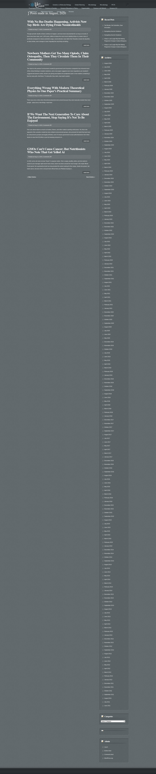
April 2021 (107, 297)
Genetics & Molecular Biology (62, 5)
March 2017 (107, 453)
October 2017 (108, 427)
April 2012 (107, 668)
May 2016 (107, 486)
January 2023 (108, 219)
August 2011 (108, 698)
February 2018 (108, 412)
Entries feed (107, 751)
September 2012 (109, 650)
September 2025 (109, 104)
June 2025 (107, 115)
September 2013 (109, 605)
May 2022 (107, 249)
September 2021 (109, 278)
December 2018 (109, 379)
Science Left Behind (99, 8)
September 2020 (109, 323)
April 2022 (107, 252)
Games (46, 5)
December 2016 (109, 460)
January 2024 (108, 174)
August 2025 (108, 108)
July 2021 (107, 286)
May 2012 (107, 665)
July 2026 (107, 67)
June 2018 (107, 397)
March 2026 (107, 82)
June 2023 (107, 200)
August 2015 (108, 520)
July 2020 (107, 330)
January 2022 (108, 264)
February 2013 (108, 631)
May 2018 (107, 401)
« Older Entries (31, 177)
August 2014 (108, 564)
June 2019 (107, 356)
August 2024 (108, 148)
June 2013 (107, 616)
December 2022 (109, 223)
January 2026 (108, 89)
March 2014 (107, 583)
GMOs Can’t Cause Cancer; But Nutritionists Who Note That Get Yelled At (56, 150)
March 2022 (107, 256)
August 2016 (108, 475)
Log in (106, 747)
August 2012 (108, 653)
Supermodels (86, 8)
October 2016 (108, 468)
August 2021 (108, 282)
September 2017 (109, 431)
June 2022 (107, 245)
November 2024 (109, 137)
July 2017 (107, 438)
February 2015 (108, 542)
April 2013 (107, 624)
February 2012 (108, 676)
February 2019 (108, 371)
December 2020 (109, 312)
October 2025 (108, 100)
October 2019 (108, 349)
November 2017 (109, 423)
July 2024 (107, 152)
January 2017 (108, 457)
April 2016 (107, 490)
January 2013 (108, 635)
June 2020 (107, 334)
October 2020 (108, 319)
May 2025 (107, 119)
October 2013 (108, 601)
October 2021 (108, 275)
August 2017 (108, 434)
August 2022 (108, 238)
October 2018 (108, 386)
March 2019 (107, 368)
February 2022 (108, 260)
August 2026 (108, 63)
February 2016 (108, 497)
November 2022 (109, 226)
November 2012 (109, 642)
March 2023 (107, 212)
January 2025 (108, 134)
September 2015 (109, 516)
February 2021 (108, 304)
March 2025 (107, 126)
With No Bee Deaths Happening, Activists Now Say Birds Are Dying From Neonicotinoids (57, 23)
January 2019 (108, 375)
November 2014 (109, 553)
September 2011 (109, 694)
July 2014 (107, 568)
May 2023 (107, 204)
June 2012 (107, 661)
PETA (113, 5)
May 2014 (107, 575)
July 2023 (107, 197)
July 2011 (107, 702)
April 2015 (107, 535)
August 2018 (108, 394)
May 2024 (107, 160)
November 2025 (109, 96)
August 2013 (108, 609)
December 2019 (109, 342)
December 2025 (109, 93)
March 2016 (107, 494)
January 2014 (108, 590)
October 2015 (108, 512)
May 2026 (107, 74)
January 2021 (108, 308)
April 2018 (107, 405)
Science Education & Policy (69, 8)
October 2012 (108, 646)
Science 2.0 (113, 8)
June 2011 (107, 705)
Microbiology (92, 5)
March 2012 (107, 672)
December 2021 (109, 267)
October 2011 (108, 691)
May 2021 (107, 293)
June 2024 (107, 156)
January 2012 (108, 679)
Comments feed (108, 754)
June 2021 (107, 290)
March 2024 (107, 167)
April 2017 (107, 449)
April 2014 (107, 579)
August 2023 (108, 193)
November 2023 (109, 182)
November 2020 (109, 316)
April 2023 (107, 208)
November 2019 (109, 345)
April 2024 (107, 163)
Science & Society (51, 8)
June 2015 (107, 527)
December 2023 (109, 178)
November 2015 (109, 509)
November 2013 (109, 598)
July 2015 (107, 523)
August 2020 (108, 327)
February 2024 (108, 171)
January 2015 (108, 546)
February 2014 (108, 587)
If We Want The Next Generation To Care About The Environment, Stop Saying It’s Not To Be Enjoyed (58, 117)
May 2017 (107, 446)
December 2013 (109, 594)
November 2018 (109, 382)
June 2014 (107, 572)
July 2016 (107, 479)
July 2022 (107, 241)
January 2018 (108, 416)
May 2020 (107, 338)
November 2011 (109, 687)
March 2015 (107, 538)
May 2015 (107, 531)
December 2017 (109, 420)
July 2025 (107, 111)
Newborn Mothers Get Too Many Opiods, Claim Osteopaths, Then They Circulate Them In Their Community (58, 56)
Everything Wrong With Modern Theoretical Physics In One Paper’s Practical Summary (55, 89)
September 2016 (109, 472)
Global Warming (80, 5)
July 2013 (107, 613)
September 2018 (109, 390)
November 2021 (109, 271)
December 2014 (109, 549)
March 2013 (107, 627)
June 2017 (107, 442)
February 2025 (108, 130)
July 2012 (107, 657)
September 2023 (109, 189)
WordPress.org (108, 758)
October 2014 (108, 557)
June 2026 (107, 71)
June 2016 (107, 483)
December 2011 (109, 683)
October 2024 (108, 141)
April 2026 (107, 78)
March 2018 (107, 408)
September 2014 (109, 561)
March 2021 (107, 301)
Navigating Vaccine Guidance (112, 31)
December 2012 (109, 639)
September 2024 (109, 145)
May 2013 (107, 620)
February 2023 (108, 215)
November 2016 (109, 464)
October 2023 (108, 186)
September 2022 (109, 234)
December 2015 (109, 505)
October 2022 (108, 230)
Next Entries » (90, 177)
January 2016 (108, 501)
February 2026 (108, 85)
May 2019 (107, 360)
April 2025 (107, 122)
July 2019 (107, 353)
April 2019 (107, 364)
